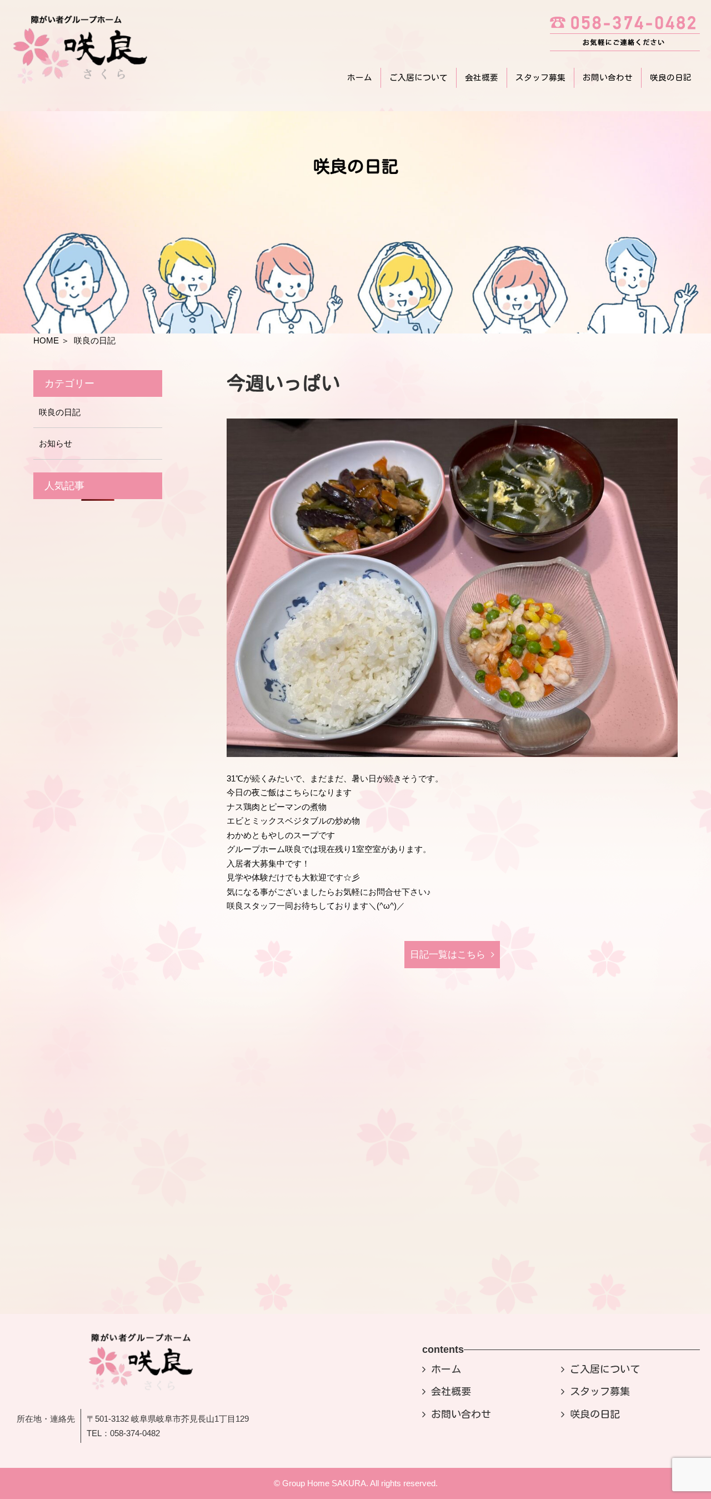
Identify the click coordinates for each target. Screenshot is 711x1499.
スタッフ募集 (540, 77)
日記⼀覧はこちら (447, 954)
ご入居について (418, 77)
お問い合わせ (608, 77)
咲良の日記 (671, 77)
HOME (46, 340)
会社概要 (481, 77)
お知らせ (55, 443)
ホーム (359, 77)
